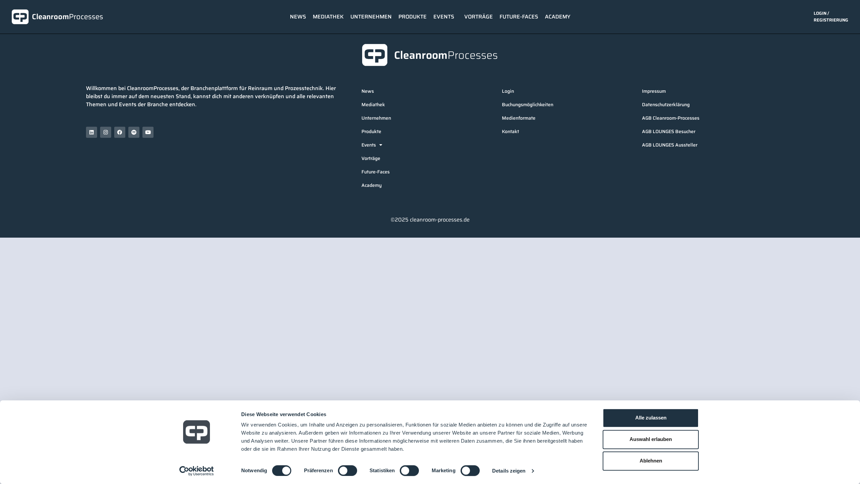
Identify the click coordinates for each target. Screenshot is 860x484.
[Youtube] (148, 132)
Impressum (654, 91)
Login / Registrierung (831, 17)
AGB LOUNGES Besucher (668, 131)
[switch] (347, 470)
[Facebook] (119, 132)
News (298, 16)
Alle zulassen (650, 417)
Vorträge (478, 16)
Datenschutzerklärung (666, 104)
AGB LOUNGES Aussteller (669, 145)
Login (508, 91)
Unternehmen (371, 16)
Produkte (412, 16)
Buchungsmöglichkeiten (527, 104)
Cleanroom (67, 17)
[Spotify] (133, 132)
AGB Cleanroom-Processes (670, 118)
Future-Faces (519, 16)
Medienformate (518, 118)
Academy (557, 16)
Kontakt (510, 131)
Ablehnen (651, 460)
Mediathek (328, 16)
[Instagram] (105, 132)
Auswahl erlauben (651, 439)
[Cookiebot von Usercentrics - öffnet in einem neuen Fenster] (196, 471)
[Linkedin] (91, 132)
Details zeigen (508, 471)
